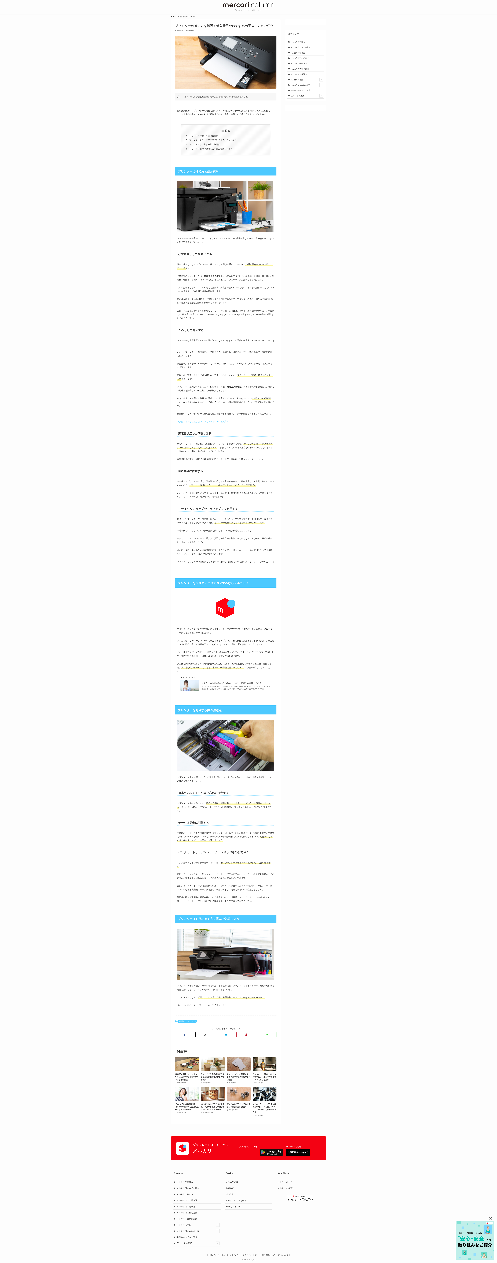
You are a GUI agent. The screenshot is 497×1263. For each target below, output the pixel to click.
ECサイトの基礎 (297, 95)
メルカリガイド (284, 1181)
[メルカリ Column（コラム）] (248, 4)
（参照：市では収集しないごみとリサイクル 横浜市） (203, 421)
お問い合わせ (214, 1255)
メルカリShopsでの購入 (300, 47)
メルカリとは (232, 1181)
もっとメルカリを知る (236, 1200)
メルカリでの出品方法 (300, 58)
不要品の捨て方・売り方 (187, 1021)
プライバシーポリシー (251, 1255)
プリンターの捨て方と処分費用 (203, 135)
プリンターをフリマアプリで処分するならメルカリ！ (214, 140)
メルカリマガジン (285, 1188)
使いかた (230, 1194)
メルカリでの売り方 (299, 63)
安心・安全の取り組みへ (230, 1255)
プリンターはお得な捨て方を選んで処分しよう (211, 148)
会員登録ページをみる (298, 1152)
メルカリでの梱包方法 (300, 69)
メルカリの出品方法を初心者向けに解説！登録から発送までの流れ (232, 683)
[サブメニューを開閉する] (321, 79)
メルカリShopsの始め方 (300, 85)
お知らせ (230, 1188)
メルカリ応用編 (297, 79)
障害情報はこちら (269, 1255)
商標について (283, 1255)
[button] (184, 1034)
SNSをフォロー (233, 1206)
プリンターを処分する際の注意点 (204, 144)
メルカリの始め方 (298, 52)
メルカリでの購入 (298, 42)
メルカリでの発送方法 (300, 74)
